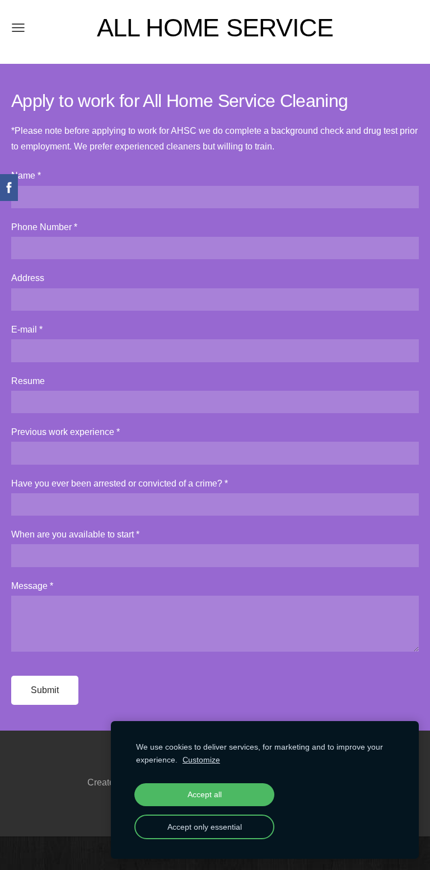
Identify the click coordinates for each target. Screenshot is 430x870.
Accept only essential (204, 826)
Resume (28, 381)
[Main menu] (18, 27)
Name (26, 175)
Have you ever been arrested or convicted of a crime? (119, 483)
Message (32, 586)
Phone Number (44, 227)
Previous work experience (65, 432)
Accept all (205, 794)
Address (27, 278)
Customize (201, 759)
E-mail (27, 329)
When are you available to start (75, 534)
